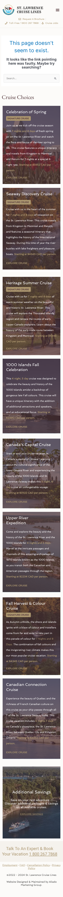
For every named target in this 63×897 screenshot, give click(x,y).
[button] (57, 10)
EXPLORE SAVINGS (31, 814)
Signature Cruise (18, 118)
